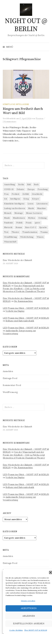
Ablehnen (28, 616)
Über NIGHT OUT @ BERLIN (35, 630)
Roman (19, 227)
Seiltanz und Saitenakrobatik (20, 320)
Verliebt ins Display (15, 311)
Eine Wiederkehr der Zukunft (17, 260)
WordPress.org (10, 392)
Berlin (21, 184)
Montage (19, 213)
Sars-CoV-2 (30, 227)
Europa (31, 189)
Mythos (31, 218)
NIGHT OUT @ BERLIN (26, 25)
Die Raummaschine (23, 301)
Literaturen (42, 203)
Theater (15, 232)
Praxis (28, 222)
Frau (6, 194)
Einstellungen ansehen (29, 623)
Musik (7, 218)
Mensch (7, 213)
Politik (19, 222)
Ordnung (42, 218)
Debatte (20, 189)
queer (37, 222)
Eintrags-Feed (10, 378)
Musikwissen (19, 218)
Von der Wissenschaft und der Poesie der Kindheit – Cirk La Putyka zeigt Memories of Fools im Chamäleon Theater (24, 288)
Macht (31, 208)
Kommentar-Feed (12, 385)
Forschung (43, 189)
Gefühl (26, 194)
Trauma (44, 232)
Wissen (40, 237)
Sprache (43, 227)
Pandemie (8, 222)
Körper (35, 198)
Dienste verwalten (28, 601)
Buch (36, 184)
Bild (29, 184)
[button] (50, 572)
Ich (5, 198)
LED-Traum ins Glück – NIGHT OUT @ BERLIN (26, 308)
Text (6, 232)
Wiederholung (26, 237)
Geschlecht (37, 194)
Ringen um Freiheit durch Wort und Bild (23, 111)
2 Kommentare (9, 121)
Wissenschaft (10, 241)
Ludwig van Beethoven (14, 208)
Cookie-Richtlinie (16, 630)
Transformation (29, 232)
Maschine (41, 208)
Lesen (30, 203)
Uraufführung (10, 237)
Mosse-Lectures (34, 213)
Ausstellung (9, 184)
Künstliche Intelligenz (16, 104)
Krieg (26, 198)
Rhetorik (8, 227)
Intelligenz (15, 198)
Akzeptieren (29, 608)
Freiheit (15, 194)
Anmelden (8, 371)
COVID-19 (8, 189)
